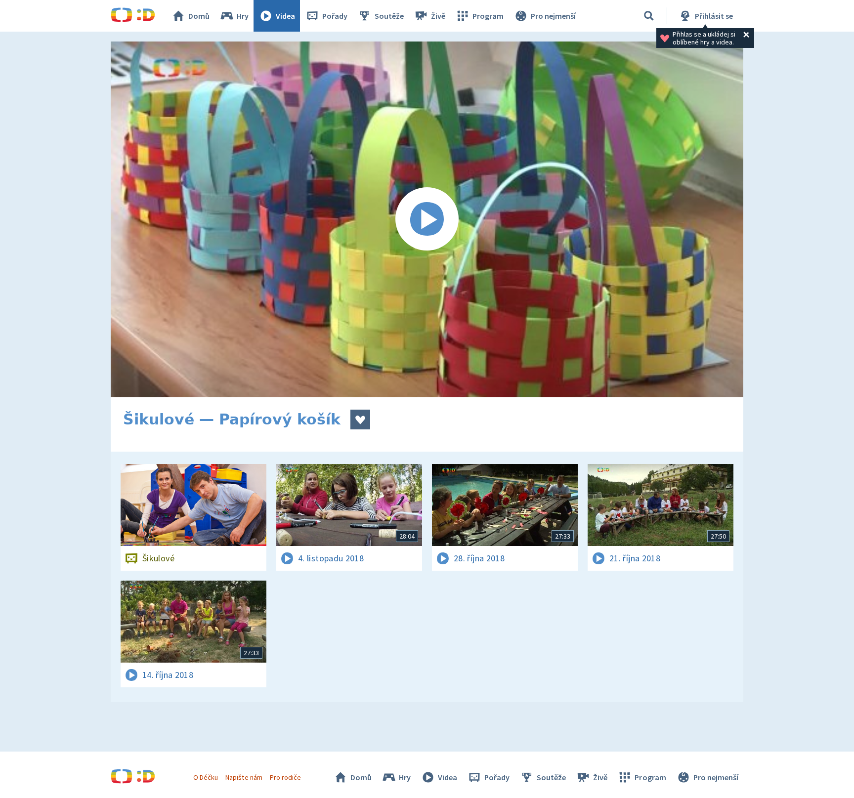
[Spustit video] (427, 219)
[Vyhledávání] (649, 16)
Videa (285, 16)
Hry (243, 16)
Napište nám (243, 777)
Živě (438, 16)
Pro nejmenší (553, 16)
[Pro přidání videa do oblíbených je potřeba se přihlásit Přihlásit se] (360, 419)
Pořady (334, 16)
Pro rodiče (285, 777)
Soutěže (389, 16)
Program (488, 16)
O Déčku (205, 777)
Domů (199, 16)
